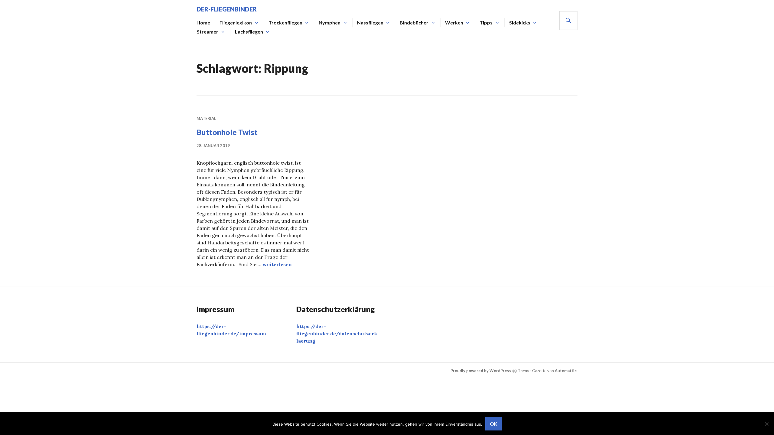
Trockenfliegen (285, 22)
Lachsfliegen (249, 31)
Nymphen (329, 22)
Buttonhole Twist (227, 132)
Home (203, 22)
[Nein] (766, 424)
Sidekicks (519, 22)
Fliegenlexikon (236, 22)
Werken (454, 22)
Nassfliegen (370, 22)
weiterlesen (277, 264)
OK (493, 424)
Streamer (207, 31)
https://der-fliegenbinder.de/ (336, 333)
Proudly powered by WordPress (480, 370)
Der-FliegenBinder (227, 9)
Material (206, 118)
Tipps (486, 22)
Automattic (566, 370)
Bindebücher (414, 22)
